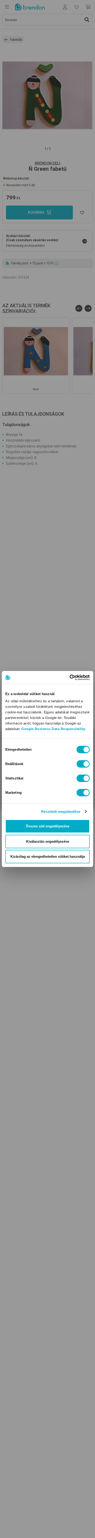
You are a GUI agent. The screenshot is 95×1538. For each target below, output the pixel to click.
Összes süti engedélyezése (47, 826)
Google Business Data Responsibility (53, 729)
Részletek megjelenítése (60, 811)
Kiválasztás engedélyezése (47, 841)
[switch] (83, 764)
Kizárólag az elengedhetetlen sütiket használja (47, 856)
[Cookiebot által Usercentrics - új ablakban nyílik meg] (69, 677)
